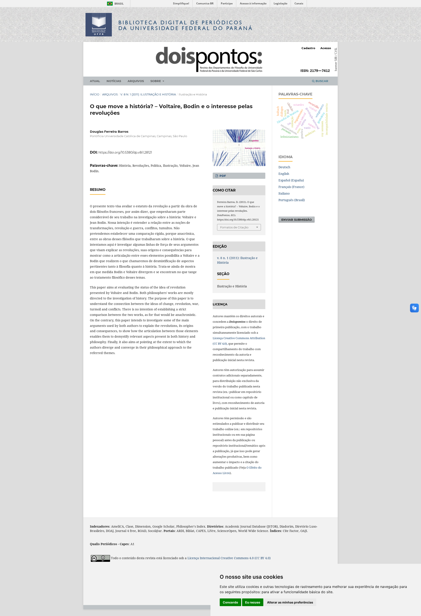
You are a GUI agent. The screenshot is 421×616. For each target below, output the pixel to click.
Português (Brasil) (291, 200)
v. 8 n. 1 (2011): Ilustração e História (148, 94)
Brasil (114, 3)
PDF (222, 175)
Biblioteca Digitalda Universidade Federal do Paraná (185, 25)
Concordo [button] (230, 602)
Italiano (284, 193)
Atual (95, 81)
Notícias (114, 81)
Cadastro (308, 48)
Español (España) (291, 180)
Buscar (321, 81)
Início (94, 94)
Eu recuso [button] (252, 602)
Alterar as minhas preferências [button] (290, 602)
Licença (193, 558)
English (283, 174)
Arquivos (136, 81)
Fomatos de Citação (234, 227)
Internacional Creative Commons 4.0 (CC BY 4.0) (235, 558)
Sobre (156, 81)
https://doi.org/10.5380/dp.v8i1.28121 (125, 152)
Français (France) (291, 187)
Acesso (325, 48)
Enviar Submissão (296, 219)
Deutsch (284, 167)
